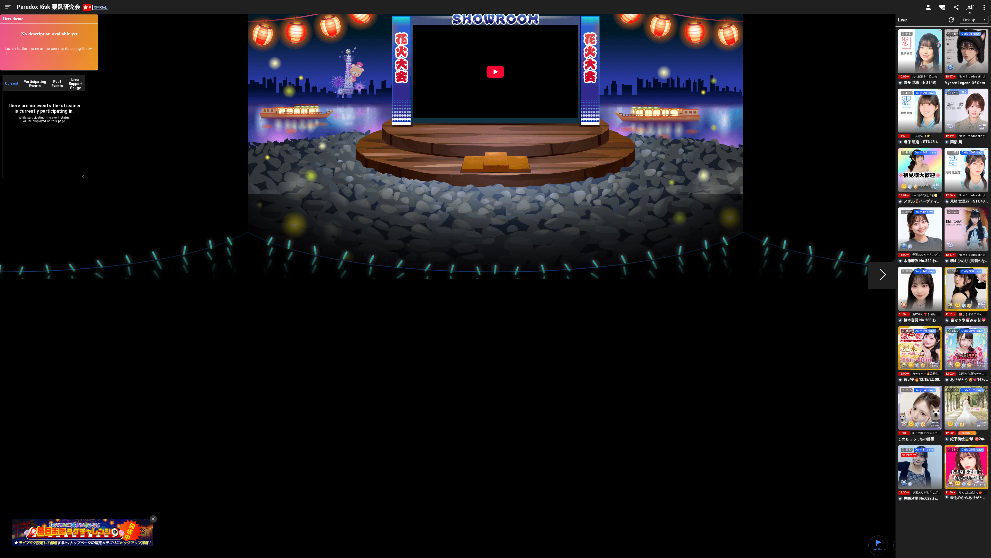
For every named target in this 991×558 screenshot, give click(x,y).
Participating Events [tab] (34, 84)
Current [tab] (11, 83)
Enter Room (920, 56)
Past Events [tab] (57, 84)
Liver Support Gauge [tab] (76, 84)
